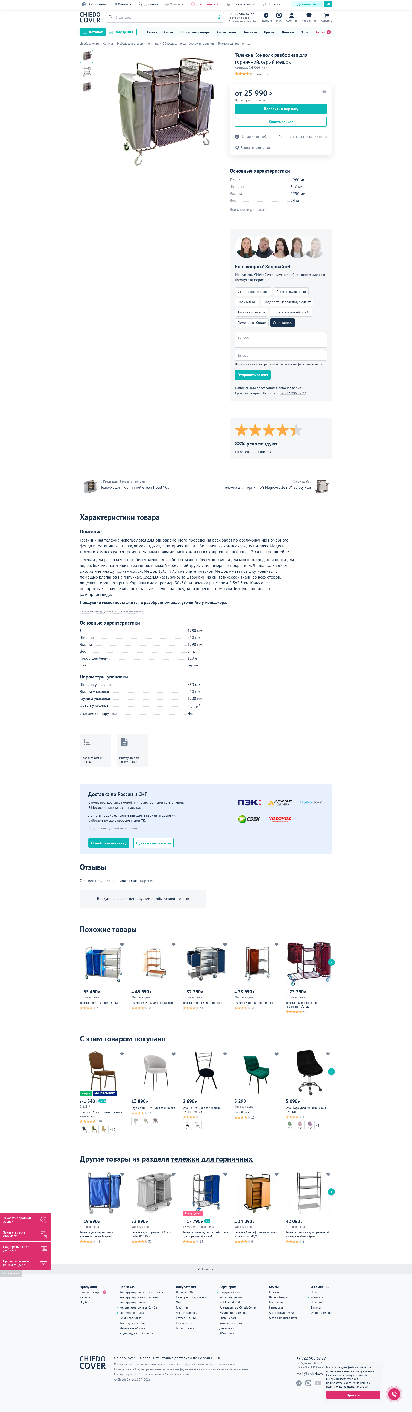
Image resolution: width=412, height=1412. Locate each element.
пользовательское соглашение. (228, 1369)
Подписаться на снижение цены (302, 137)
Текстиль (250, 32)
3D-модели (226, 1333)
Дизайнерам (307, 4)
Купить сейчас (281, 121)
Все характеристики (247, 209)
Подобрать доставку (108, 843)
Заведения (124, 31)
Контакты (125, 4)
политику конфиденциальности (301, 364)
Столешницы (226, 32)
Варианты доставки (255, 147)
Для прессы (226, 1328)
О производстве (321, 1313)
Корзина (326, 21)
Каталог (96, 31)
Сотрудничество (230, 1292)
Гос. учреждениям (231, 1297)
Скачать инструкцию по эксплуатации (112, 611)
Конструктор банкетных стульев (141, 1292)
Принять (353, 1395)
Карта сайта (184, 1323)
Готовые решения (230, 1323)
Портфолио (277, 1302)
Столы (168, 32)
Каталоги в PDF (186, 1318)
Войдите (104, 898)
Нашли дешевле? (253, 137)
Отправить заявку (253, 374)
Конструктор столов (133, 1302)
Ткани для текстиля (132, 1323)
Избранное (309, 21)
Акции (320, 32)
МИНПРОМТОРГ (230, 1302)
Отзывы (274, 1292)
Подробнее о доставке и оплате (112, 828)
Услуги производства (233, 1313)
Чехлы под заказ (130, 1318)
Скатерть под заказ (132, 1313)
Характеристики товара (93, 760)
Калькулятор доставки (191, 1297)
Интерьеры (276, 1307)
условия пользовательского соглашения (347, 1381)
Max (279, 21)
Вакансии (317, 1307)
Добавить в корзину (281, 108)
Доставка (151, 4)
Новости (316, 1302)
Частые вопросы (186, 1313)
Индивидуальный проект (136, 1333)
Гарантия (182, 1307)
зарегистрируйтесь (135, 898)
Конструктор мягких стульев (139, 1297)
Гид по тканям (185, 1328)
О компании (97, 4)
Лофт (305, 32)
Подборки (87, 1302)
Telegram (266, 21)
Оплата (180, 1302)
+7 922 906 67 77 (241, 14)
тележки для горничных (212, 1159)
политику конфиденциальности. (347, 1387)
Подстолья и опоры (195, 32)
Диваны (288, 32)
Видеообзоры (278, 1297)
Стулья (152, 32)
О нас (314, 1292)
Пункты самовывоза (153, 843)
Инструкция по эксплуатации (129, 760)
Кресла (269, 32)
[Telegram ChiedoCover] (299, 1383)
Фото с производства (283, 1318)
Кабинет (291, 21)
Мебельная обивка (132, 1328)
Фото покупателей (281, 1313)
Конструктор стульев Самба (138, 1307)
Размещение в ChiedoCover (237, 1307)
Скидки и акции (90, 1292)
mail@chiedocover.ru (314, 1374)
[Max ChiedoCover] (308, 1383)
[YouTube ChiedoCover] (318, 1383)
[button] (110, 17)
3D (328, 4)
